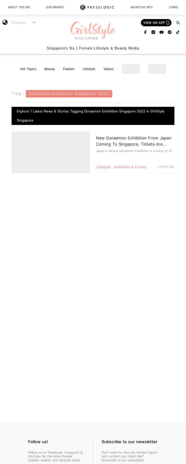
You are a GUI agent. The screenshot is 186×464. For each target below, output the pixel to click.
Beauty (49, 69)
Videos (108, 69)
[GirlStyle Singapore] (93, 31)
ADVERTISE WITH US (141, 7)
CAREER (173, 7)
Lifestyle (89, 69)
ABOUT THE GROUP (19, 7)
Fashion (68, 69)
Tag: (18, 93)
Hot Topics (28, 69)
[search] (178, 23)
